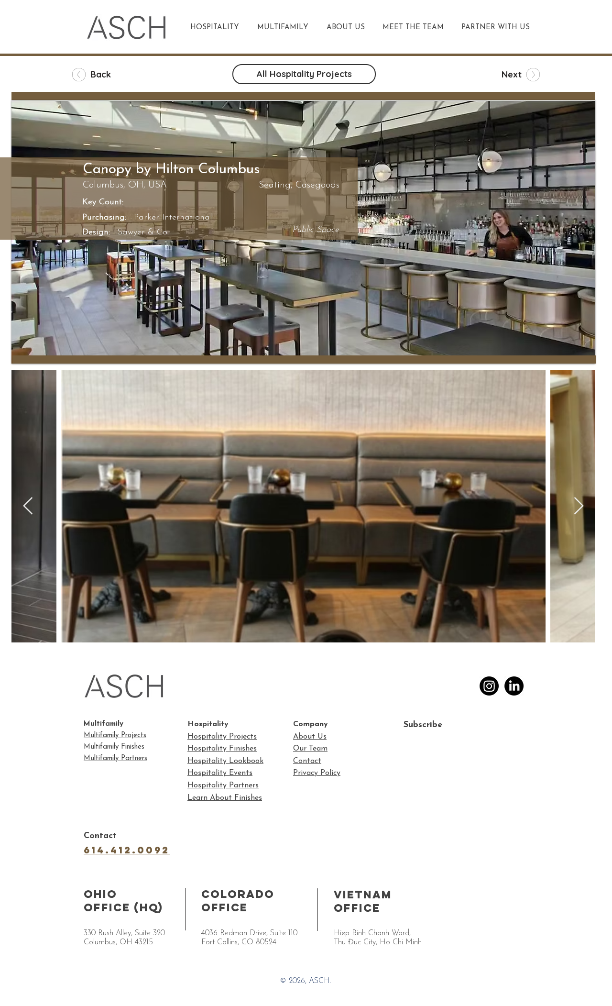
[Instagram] (489, 686)
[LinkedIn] (514, 686)
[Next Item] (578, 506)
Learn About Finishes (224, 798)
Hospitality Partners (223, 785)
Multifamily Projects (115, 735)
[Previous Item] (27, 506)
